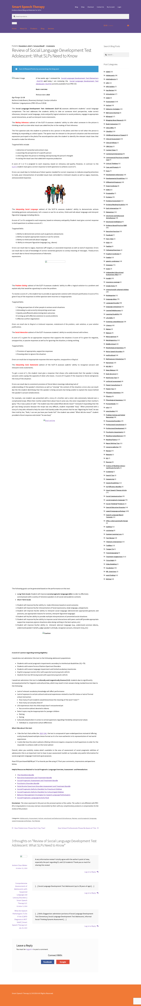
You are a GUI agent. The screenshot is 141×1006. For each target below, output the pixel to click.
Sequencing (110, 479)
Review (74, 818)
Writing (108, 579)
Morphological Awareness (115, 348)
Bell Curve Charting (112, 113)
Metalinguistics (111, 340)
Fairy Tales (109, 239)
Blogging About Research (114, 120)
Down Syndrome (111, 186)
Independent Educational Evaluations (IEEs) (114, 273)
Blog (76, 7)
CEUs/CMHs (110, 128)
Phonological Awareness (114, 400)
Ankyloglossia (111, 79)
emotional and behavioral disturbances (57, 818)
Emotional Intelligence (114, 222)
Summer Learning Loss (114, 534)
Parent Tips (110, 389)
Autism (40, 818)
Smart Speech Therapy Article (116, 490)
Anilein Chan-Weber (19, 865)
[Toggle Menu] (14, 23)
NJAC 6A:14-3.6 (111, 374)
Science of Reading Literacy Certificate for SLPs (115, 467)
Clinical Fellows (111, 143)
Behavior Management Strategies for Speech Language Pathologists (43, 795)
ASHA (108, 98)
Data (107, 171)
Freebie (108, 257)
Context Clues (111, 150)
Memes (108, 329)
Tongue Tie (110, 549)
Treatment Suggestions (114, 557)
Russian (109, 462)
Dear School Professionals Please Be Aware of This (77, 828)
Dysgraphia (110, 193)
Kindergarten (110, 295)
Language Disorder (112, 303)
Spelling (109, 527)
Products (33, 28)
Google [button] (63, 962)
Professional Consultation (115, 425)
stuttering (109, 530)
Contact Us (100, 7)
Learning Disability (112, 314)
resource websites (112, 447)
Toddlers (109, 545)
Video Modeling (111, 564)
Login (119, 7)
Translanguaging (112, 553)
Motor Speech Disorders (114, 351)
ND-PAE (108, 366)
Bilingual (109, 116)
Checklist (109, 131)
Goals (108, 269)
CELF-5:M (43, 733)
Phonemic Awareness (113, 393)
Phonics (109, 396)
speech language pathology (21, 821)
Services (51, 28)
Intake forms (110, 286)
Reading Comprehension (114, 436)
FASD (107, 243)
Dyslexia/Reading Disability (115, 205)
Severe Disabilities (112, 483)
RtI (107, 458)
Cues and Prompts (112, 167)
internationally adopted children (117, 290)
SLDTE (14, 167)
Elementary (110, 212)
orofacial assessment (113, 381)
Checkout (90, 7)
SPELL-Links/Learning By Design (117, 521)
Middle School (111, 344)
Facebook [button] (47, 962)
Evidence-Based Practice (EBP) (116, 225)
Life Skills (109, 318)
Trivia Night (110, 560)
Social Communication (114, 496)
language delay (111, 299)
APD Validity (110, 87)
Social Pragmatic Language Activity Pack (33, 798)
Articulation (110, 94)
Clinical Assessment (113, 139)
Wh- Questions (111, 571)
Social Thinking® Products (115, 504)
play (107, 407)
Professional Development (115, 428)
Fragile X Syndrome (112, 254)
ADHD (108, 72)
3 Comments (50, 46)
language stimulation (113, 307)
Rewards (109, 454)
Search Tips (110, 475)
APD (107, 83)
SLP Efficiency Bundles (113, 487)
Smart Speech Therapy (28, 7)
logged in (29, 949)
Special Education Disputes (115, 507)
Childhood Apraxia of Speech (116, 135)
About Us (23, 28)
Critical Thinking (112, 163)
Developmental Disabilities (115, 178)
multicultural (110, 355)
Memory (108, 333)
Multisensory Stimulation (115, 359)
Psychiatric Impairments (114, 432)
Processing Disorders (113, 421)
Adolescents (24, 818)
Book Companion (112, 124)
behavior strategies (113, 109)
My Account (111, 7)
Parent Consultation (113, 385)
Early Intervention (112, 208)
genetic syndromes (112, 261)
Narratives (109, 363)
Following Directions (113, 250)
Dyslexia (109, 197)
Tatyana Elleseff (38, 46)
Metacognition (111, 337)
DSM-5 (108, 190)
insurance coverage (113, 282)
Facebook (109, 235)
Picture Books (111, 404)
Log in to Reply (90, 872)
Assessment (33, 818)
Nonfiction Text (111, 378)
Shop (82, 7)
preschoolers (110, 411)
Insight (108, 278)
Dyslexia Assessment (113, 201)
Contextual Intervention (114, 154)
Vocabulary (110, 568)
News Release (110, 370)
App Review (110, 90)
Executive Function (112, 231)
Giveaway (109, 265)
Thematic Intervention (114, 542)
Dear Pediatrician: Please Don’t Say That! (29, 828)
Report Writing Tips (113, 443)
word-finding (110, 575)
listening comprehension (114, 322)
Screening (109, 472)
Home (14, 28)
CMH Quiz (109, 146)
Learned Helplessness (113, 310)
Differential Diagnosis (113, 182)
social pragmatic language (87, 818)
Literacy (109, 325)
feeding (108, 246)
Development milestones (114, 175)
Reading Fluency (111, 440)
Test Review (36, 821)
